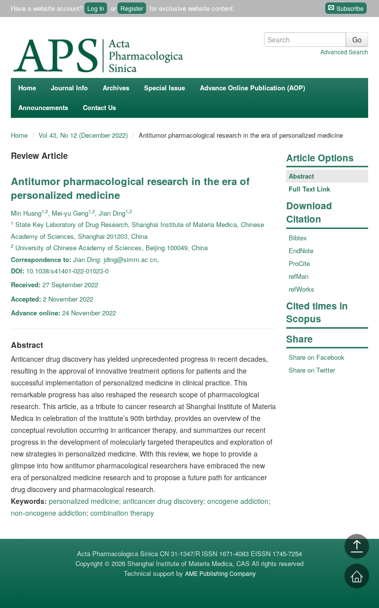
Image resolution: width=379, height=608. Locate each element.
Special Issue (164, 87)
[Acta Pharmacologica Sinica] (100, 52)
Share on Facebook (316, 357)
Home (27, 87)
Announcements (43, 107)
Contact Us (99, 107)
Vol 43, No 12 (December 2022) (84, 135)
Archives (116, 87)
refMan (298, 276)
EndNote (301, 250)
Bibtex (298, 237)
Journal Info (69, 87)
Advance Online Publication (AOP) (252, 87)
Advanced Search (344, 51)
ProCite (299, 263)
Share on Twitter (312, 370)
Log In (95, 8)
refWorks (301, 289)
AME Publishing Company (220, 573)
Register (131, 8)
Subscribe (349, 8)
